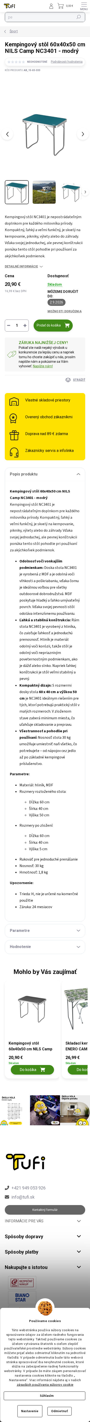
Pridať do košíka (49, 325)
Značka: (22, 87)
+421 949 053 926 (29, 1187)
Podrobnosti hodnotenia (67, 61)
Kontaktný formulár (45, 1210)
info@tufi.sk (23, 1197)
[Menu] (84, 6)
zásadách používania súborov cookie (45, 1384)
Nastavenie (29, 1411)
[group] (30, 1031)
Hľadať (78, 17)
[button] (32, 1064)
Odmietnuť (59, 1411)
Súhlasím (47, 1395)
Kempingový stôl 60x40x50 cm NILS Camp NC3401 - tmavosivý (30, 1047)
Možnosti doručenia (65, 311)
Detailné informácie (21, 266)
